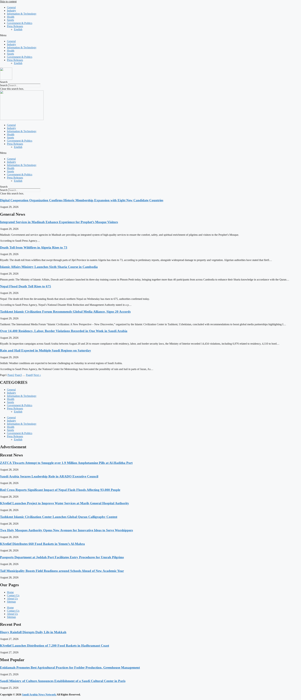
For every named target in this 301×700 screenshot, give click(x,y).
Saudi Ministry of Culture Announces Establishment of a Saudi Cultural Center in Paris (62, 681)
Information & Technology (21, 13)
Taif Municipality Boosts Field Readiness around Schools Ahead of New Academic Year (62, 571)
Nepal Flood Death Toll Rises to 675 (25, 286)
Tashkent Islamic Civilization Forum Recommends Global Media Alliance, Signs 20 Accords (65, 311)
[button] (150, 35)
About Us (12, 598)
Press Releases (15, 26)
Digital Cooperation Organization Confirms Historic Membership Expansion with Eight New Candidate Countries (81, 200)
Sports (10, 19)
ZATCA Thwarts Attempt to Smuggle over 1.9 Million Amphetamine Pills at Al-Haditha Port (66, 463)
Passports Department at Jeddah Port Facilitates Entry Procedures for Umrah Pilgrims (62, 557)
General (11, 7)
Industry (11, 10)
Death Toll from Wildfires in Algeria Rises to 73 (33, 247)
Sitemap (11, 601)
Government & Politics (19, 23)
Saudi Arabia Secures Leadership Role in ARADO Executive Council (49, 476)
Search (3, 85)
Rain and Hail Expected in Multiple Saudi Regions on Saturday (45, 350)
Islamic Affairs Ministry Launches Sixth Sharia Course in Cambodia (49, 267)
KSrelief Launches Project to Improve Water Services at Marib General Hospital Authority (64, 503)
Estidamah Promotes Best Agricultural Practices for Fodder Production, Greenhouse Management (70, 667)
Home (10, 592)
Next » (37, 375)
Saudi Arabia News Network (39, 694)
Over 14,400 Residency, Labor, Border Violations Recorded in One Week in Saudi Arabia (63, 331)
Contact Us (13, 595)
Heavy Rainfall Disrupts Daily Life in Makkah (33, 632)
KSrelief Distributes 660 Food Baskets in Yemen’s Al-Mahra (42, 544)
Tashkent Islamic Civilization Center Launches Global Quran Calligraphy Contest (58, 517)
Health (10, 16)
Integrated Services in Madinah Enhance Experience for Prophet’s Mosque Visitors (59, 222)
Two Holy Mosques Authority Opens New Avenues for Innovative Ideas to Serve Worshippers (66, 530)
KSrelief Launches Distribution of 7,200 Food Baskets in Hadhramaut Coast (54, 645)
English (18, 29)
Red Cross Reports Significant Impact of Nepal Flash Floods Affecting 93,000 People (60, 490)
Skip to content (8, 1)
